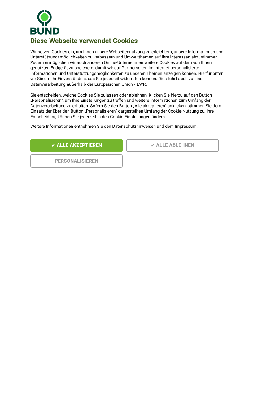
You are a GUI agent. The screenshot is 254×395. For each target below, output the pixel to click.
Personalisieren (76, 161)
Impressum (185, 126)
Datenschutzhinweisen (134, 126)
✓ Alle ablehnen (172, 145)
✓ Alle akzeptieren (76, 145)
